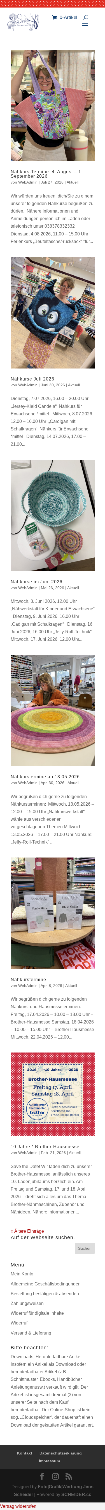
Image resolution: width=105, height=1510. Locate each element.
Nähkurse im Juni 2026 (36, 581)
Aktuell (72, 182)
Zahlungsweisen (27, 1303)
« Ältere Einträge (27, 1231)
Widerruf (19, 1323)
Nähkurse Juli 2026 (32, 379)
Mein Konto (22, 1273)
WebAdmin (28, 182)
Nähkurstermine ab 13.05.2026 (45, 776)
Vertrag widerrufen (18, 1506)
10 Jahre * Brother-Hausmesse (45, 1146)
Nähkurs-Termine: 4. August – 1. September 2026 (47, 174)
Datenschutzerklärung (60, 1453)
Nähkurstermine (28, 979)
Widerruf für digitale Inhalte (37, 1313)
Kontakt (24, 1453)
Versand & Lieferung (31, 1333)
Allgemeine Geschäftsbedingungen (46, 1284)
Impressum (49, 1461)
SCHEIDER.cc (76, 1494)
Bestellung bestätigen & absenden (45, 1293)
